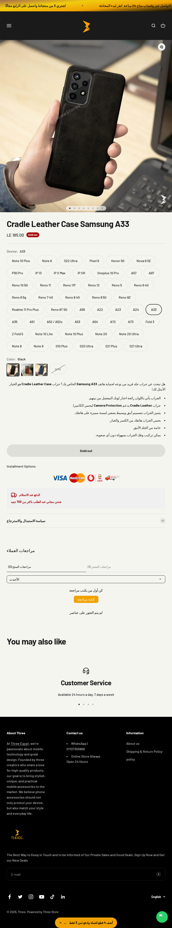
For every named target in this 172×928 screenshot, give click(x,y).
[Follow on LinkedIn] (63, 897)
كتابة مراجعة (86, 599)
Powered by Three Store (43, 912)
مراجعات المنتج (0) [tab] (19, 566)
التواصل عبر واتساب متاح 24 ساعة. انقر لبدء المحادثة (123, 6)
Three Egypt (20, 743)
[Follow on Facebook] (9, 897)
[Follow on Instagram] (31, 897)
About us (132, 743)
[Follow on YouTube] (41, 897)
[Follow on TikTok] (52, 897)
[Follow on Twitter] (20, 897)
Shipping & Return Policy (144, 751)
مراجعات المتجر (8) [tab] (99, 566)
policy (130, 759)
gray (58, 369)
